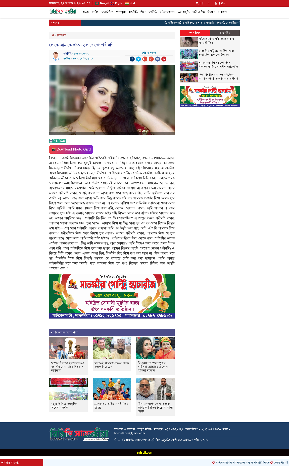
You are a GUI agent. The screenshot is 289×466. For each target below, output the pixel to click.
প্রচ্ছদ (86, 12)
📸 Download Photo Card (71, 149)
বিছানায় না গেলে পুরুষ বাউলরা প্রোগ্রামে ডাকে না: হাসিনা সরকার (153, 366)
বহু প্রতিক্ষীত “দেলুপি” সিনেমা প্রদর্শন (64, 405)
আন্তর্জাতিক (107, 12)
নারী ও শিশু (198, 12)
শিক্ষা (143, 12)
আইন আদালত (167, 12)
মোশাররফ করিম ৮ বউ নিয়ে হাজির (111, 405)
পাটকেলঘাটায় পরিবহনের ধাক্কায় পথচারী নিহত (180, 23)
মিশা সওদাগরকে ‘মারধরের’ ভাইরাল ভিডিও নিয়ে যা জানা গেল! (155, 407)
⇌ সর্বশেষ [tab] (194, 33)
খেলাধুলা (121, 12)
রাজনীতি (133, 12)
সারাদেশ (223, 12)
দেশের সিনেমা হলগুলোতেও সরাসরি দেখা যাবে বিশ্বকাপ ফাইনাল (67, 366)
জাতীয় (95, 12)
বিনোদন (61, 35)
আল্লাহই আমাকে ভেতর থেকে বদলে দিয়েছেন (111, 365)
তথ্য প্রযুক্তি (184, 12)
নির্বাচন (211, 12)
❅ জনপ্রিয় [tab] (224, 33)
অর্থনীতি (152, 12)
